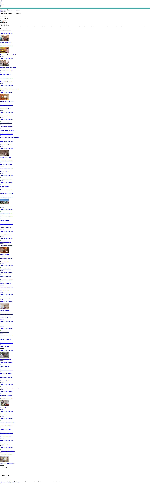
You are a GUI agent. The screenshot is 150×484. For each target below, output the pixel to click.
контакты (4, 24)
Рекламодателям (5, 482)
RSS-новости (15, 482)
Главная (1, 1)
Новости (4, 10)
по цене (1, 30)
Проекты (19, 482)
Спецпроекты (2, 4)
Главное (1, 11)
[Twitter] (1, 21)
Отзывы (1, 3)
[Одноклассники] (2, 21)
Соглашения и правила (11, 482)
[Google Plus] (3, 21)
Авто (1, 5)
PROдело (6, 10)
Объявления (4, 11)
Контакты (1, 482)
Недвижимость (16, 10)
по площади (9, 30)
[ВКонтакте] (0, 21)
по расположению (5, 30)
